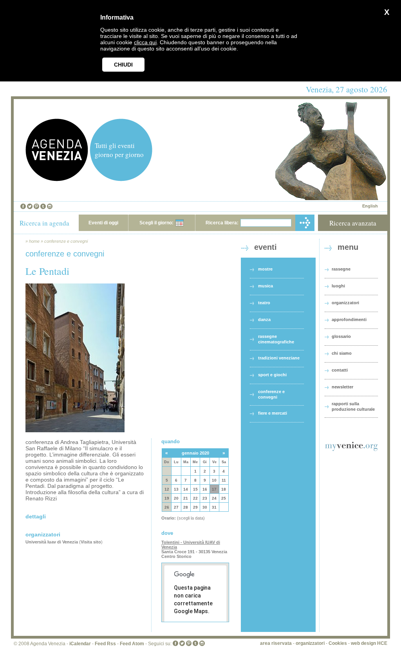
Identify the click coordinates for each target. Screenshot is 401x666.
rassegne (341, 269)
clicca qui (145, 42)
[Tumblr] (43, 206)
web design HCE (369, 643)
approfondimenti (349, 319)
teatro (264, 302)
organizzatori (345, 302)
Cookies (338, 643)
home (34, 241)
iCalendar (80, 643)
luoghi (338, 285)
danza (264, 319)
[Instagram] (49, 206)
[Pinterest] (36, 206)
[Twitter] (30, 206)
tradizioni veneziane (279, 358)
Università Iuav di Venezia (51, 542)
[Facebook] (23, 206)
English (370, 206)
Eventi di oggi (103, 223)
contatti (340, 370)
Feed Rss (105, 643)
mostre (265, 269)
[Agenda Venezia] (56, 179)
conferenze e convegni (66, 241)
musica (265, 285)
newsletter (342, 386)
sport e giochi (272, 374)
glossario (341, 336)
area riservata (276, 643)
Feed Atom (132, 643)
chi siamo (342, 353)
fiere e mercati (272, 413)
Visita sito (91, 542)
